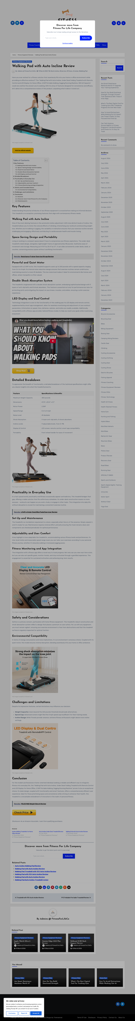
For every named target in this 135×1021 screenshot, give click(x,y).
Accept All (36, 1013)
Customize (12, 1013)
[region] (24, 1007)
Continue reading (67, 43)
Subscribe (86, 38)
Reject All (24, 1013)
